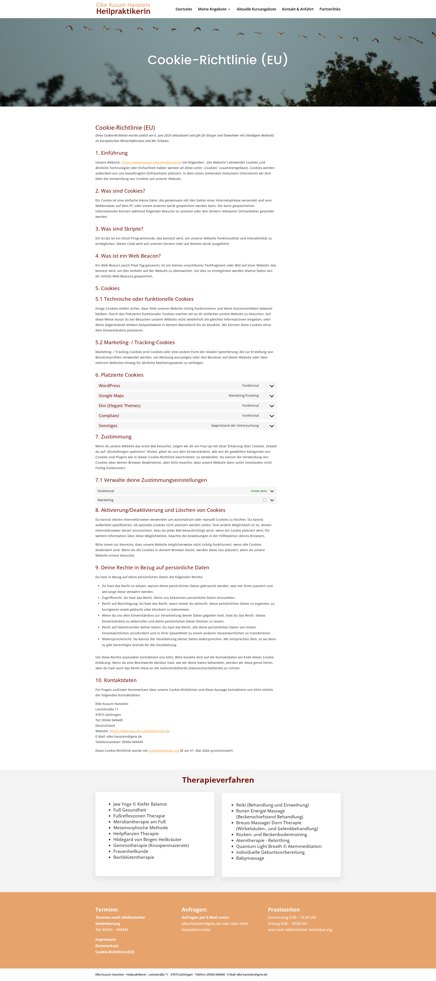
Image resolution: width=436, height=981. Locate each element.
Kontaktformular (196, 929)
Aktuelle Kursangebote (256, 9)
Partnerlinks (330, 9)
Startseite (184, 9)
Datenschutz (107, 945)
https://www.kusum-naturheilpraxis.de (151, 162)
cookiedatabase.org (164, 750)
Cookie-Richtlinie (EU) (114, 951)
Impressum (105, 939)
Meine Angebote (212, 9)
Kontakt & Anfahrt (298, 9)
